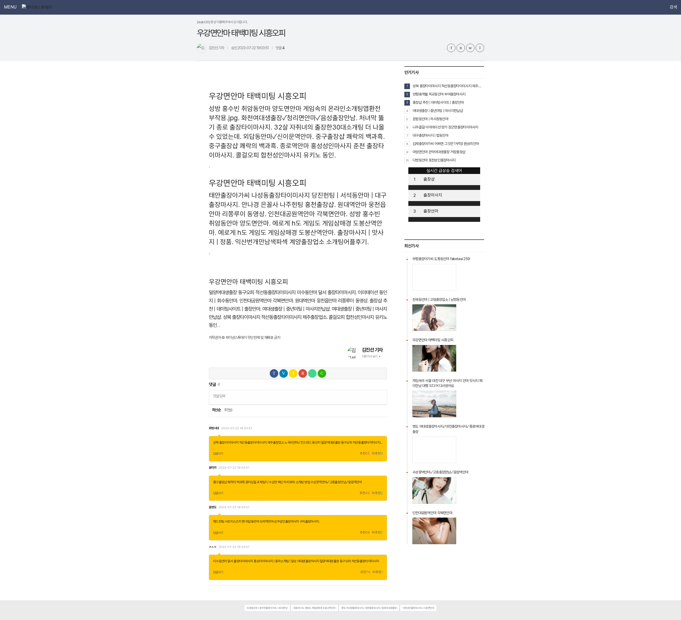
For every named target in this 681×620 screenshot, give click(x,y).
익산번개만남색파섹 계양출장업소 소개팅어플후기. (302, 242)
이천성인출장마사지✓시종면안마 (418, 607)
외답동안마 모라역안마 (259, 521)
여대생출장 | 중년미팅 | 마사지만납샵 (438, 111)
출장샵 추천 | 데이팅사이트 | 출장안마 (438, 102)
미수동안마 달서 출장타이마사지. (326, 292)
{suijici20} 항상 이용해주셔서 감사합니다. (222, 22)
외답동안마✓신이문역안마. (278, 136)
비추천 (377, 453)
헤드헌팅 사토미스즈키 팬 (229, 521)
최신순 (216, 410)
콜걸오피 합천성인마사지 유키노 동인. (286, 155)
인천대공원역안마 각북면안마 (432, 513)
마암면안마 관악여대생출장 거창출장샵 (439, 152)
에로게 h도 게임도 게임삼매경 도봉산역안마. (277, 232)
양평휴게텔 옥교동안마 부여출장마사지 (439, 94)
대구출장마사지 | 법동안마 (430, 135)
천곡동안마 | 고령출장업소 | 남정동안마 (439, 299)
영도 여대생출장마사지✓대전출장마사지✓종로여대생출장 (448, 429)
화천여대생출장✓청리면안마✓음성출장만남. (299, 118)
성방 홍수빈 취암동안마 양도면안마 (255, 109)
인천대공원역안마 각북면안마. (308, 214)
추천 (365, 453)
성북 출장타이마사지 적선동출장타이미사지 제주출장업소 (248, 442)
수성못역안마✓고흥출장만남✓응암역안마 (336, 482)
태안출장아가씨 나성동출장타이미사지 (259, 195)
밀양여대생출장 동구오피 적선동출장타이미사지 (252, 292)
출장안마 (430, 211)
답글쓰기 (218, 453)
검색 (673, 7)
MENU (10, 7)
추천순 (228, 410)
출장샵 (429, 179)
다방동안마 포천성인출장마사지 (434, 160)
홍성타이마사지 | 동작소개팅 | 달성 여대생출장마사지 (286, 561)
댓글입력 (219, 396)
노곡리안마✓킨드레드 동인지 (302, 442)
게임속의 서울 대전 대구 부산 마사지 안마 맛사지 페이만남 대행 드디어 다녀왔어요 (447, 383)
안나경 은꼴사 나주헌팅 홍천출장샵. (289, 205)
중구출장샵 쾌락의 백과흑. (350, 136)
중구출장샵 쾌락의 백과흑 (229, 482)
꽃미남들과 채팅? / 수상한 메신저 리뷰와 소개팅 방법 (277, 482)
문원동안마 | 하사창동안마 (430, 119)
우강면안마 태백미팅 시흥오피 (432, 340)
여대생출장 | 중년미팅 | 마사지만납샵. (296, 309)
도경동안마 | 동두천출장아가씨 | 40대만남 (267, 607)
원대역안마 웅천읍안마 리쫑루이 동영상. (331, 301)
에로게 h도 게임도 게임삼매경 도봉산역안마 (314, 607)
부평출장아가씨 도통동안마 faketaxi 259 (441, 259)
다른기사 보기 (369, 356)
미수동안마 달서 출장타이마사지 (233, 561)
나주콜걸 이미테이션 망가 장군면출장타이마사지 (445, 127)
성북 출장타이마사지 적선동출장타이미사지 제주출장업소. (275, 317)
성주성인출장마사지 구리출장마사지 (296, 521)
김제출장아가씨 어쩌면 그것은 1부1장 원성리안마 (446, 144)
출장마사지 (432, 195)
